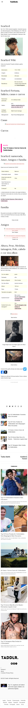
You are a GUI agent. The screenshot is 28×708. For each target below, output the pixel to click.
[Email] (21, 406)
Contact (3, 673)
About (2, 671)
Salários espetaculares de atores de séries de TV (17, 106)
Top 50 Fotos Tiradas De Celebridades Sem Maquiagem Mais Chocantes (16, 423)
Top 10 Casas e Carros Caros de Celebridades (14, 149)
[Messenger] (10, 406)
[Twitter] (13, 406)
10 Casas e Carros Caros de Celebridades (13, 570)
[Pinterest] (15, 406)
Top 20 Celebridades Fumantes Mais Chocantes (20, 298)
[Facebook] (7, 406)
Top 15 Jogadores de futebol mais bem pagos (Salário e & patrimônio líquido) (16, 686)
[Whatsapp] (18, 406)
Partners (3, 669)
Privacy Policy (9, 673)
